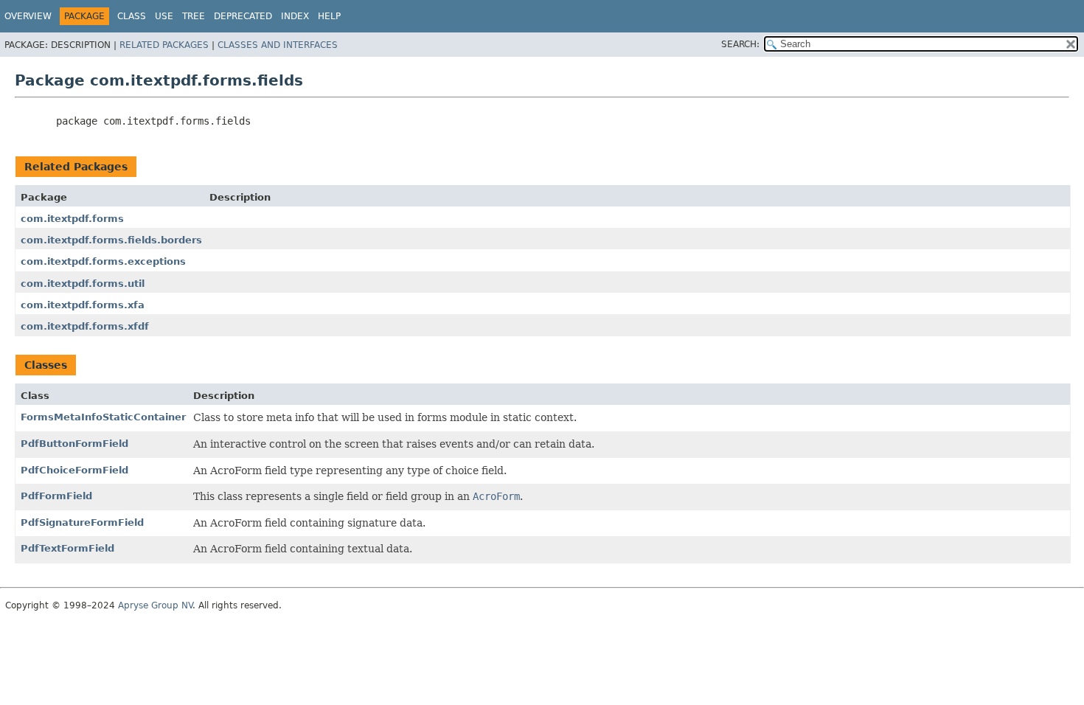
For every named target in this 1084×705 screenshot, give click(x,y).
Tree (193, 16)
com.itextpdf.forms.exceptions (103, 261)
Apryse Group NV (155, 605)
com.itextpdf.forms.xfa (83, 304)
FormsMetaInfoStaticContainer (103, 417)
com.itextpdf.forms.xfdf (85, 326)
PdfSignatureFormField (82, 522)
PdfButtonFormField (74, 443)
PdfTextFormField (67, 548)
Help (329, 16)
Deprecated (243, 16)
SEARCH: (740, 44)
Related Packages (164, 45)
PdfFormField (56, 495)
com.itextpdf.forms (72, 218)
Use (164, 16)
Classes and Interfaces (278, 45)
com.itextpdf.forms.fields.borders (111, 240)
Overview (28, 16)
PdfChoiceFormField (74, 470)
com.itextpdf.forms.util (83, 283)
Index (295, 16)
